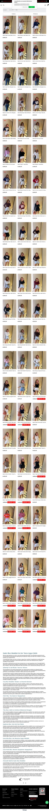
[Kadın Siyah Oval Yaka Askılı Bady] (24, 463)
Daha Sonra (25, 7)
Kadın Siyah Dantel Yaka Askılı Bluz (39, 396)
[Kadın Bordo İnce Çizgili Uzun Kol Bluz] (9, 205)
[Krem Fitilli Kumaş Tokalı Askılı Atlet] (39, 489)
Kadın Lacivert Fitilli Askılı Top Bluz (24, 448)
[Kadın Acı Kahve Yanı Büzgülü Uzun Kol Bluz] (9, 102)
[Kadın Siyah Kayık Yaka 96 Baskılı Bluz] (9, 128)
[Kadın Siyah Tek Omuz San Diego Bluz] (9, 257)
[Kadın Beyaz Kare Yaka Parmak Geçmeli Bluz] (9, 50)
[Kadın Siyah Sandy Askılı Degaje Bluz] (24, 541)
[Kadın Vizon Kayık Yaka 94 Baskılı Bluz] (24, 567)
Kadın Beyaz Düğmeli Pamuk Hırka (39, 370)
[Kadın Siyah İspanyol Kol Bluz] (9, 308)
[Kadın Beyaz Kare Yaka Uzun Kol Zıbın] (9, 231)
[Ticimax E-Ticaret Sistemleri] (24, 810)
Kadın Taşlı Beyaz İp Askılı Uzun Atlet (9, 500)
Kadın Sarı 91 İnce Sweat (38, 138)
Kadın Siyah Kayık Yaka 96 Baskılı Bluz (9, 138)
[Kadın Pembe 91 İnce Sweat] (9, 154)
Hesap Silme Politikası (6, 797)
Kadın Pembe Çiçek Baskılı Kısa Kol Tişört (24, 629)
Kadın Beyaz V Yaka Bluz (38, 164)
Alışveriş (12, 792)
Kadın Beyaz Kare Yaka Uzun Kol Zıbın (9, 241)
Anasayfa (4, 790)
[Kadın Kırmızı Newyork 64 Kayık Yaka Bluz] (39, 179)
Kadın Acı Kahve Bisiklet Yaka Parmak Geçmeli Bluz (39, 344)
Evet (31, 7)
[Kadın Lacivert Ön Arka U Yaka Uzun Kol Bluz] (24, 257)
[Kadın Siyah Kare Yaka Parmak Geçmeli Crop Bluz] (24, 283)
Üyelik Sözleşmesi (5, 794)
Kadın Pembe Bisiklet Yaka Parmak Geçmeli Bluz (9, 370)
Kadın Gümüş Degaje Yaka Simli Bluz (9, 577)
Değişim (21, 794)
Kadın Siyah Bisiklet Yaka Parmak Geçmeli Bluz (39, 319)
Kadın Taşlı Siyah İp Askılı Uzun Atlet (39, 474)
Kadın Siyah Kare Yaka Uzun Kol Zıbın (39, 216)
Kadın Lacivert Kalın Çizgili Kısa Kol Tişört (9, 603)
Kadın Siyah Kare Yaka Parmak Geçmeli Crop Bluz (24, 293)
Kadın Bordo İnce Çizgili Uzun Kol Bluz (9, 216)
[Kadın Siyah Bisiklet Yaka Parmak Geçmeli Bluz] (39, 308)
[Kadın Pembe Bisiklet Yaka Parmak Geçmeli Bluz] (9, 360)
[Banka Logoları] (17, 805)
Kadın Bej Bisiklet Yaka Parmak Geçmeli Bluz (24, 344)
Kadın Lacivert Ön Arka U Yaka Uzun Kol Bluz (24, 267)
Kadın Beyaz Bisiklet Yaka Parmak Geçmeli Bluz (9, 344)
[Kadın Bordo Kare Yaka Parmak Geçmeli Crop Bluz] (39, 283)
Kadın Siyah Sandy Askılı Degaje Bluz (24, 551)
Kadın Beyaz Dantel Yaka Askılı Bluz (9, 422)
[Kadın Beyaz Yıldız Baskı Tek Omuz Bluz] (24, 25)
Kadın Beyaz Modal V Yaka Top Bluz (39, 448)
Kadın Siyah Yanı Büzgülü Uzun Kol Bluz (9, 86)
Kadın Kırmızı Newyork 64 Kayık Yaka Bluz (39, 190)
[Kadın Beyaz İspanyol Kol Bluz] (24, 308)
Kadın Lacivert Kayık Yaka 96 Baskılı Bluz (39, 112)
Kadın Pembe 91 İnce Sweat (9, 164)
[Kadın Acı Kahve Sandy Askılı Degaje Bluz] (9, 541)
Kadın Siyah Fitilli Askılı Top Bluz (39, 422)
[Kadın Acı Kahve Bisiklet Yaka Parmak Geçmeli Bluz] (39, 334)
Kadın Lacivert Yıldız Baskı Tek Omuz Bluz (39, 35)
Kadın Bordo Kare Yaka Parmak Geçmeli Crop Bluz (39, 293)
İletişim (12, 795)
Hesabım (12, 790)
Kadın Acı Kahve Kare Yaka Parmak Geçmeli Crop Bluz (39, 267)
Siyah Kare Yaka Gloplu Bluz (39, 629)
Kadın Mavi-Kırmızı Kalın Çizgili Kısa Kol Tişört (24, 500)
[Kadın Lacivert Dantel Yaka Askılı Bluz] (24, 412)
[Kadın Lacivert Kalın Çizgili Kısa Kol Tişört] (9, 593)
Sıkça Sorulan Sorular (23, 790)
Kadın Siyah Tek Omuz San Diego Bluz (9, 267)
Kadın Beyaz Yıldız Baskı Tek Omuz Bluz (24, 35)
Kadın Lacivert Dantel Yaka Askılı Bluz (24, 422)
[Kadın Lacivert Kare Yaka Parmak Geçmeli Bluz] (39, 50)
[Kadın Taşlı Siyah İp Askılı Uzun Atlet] (39, 463)
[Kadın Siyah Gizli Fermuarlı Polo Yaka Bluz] (39, 541)
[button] (8, 33)
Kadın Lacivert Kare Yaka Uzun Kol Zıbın (24, 241)
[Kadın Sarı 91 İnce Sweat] (39, 128)
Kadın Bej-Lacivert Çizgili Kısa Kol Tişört (24, 396)
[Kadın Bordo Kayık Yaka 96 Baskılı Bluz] (24, 205)
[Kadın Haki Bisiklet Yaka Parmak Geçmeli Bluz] (24, 360)
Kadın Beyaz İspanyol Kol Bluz (24, 319)
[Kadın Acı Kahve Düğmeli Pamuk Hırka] (9, 386)
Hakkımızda (4, 792)
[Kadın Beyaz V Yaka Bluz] (39, 154)
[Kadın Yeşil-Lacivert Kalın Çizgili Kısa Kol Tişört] (24, 593)
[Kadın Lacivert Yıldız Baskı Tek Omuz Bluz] (39, 25)
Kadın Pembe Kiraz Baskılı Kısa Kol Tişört (9, 629)
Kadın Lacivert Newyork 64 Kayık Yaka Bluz (9, 190)
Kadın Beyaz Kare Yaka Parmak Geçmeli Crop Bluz (9, 293)
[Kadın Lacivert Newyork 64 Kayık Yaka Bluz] (9, 179)
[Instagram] (25, 783)
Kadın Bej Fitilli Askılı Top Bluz (9, 448)
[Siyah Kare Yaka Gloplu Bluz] (39, 619)
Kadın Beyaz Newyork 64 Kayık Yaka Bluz (24, 190)
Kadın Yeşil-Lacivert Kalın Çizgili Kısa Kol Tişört (24, 603)
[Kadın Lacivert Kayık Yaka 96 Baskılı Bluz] (39, 102)
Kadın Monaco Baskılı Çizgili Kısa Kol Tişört (9, 525)
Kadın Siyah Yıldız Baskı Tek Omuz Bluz (9, 35)
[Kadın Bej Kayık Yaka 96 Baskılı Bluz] (24, 102)
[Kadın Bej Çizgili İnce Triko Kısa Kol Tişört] (39, 567)
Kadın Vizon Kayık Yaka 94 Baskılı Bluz (24, 577)
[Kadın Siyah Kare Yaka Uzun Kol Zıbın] (39, 205)
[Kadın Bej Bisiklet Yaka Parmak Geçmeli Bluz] (24, 334)
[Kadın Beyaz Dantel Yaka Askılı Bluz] (9, 412)
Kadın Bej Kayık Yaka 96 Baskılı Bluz (24, 112)
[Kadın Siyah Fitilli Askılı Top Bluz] (39, 412)
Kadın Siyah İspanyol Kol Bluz (9, 319)
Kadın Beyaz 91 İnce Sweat (23, 138)
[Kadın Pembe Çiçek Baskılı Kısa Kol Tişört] (24, 619)
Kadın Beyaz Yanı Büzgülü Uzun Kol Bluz (24, 86)
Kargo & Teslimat (14, 794)
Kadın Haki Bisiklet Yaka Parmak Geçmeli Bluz (24, 370)
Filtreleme (35, 13)
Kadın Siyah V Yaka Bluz (23, 164)
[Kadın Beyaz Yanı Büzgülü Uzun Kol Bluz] (24, 76)
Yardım (21, 792)
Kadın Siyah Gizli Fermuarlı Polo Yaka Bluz (39, 551)
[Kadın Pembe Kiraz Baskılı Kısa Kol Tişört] (9, 619)
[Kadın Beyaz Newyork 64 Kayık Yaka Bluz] (24, 179)
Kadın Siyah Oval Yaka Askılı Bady (24, 474)
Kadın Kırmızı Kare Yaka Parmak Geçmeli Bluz (24, 61)
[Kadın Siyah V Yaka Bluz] (24, 154)
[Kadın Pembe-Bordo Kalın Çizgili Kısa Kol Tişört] (24, 515)
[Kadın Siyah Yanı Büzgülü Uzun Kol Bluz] (9, 76)
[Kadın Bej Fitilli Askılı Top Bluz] (9, 438)
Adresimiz (22, 795)
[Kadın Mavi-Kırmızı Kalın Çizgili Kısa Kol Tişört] (24, 489)
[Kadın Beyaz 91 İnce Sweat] (24, 128)
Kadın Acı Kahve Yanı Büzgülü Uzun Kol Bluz (9, 112)
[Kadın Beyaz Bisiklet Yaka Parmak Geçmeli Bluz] (9, 334)
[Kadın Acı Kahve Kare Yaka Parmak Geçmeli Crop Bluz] (39, 257)
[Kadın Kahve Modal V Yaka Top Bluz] (9, 463)
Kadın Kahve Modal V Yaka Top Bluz (9, 474)
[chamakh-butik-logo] (24, 779)
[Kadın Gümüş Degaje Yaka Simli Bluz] (9, 567)
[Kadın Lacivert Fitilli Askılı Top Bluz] (24, 438)
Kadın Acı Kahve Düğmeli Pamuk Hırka (9, 396)
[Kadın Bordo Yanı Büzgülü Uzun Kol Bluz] (39, 76)
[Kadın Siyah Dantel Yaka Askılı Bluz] (39, 386)
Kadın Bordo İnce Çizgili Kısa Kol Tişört (39, 603)
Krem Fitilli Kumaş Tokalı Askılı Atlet (39, 500)
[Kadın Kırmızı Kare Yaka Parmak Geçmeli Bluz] (24, 50)
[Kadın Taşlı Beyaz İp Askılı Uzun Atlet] (9, 489)
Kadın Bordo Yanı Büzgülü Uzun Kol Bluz (39, 86)
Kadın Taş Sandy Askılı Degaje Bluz (39, 525)
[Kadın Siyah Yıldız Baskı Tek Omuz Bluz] (9, 25)
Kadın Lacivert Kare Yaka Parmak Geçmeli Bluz (39, 61)
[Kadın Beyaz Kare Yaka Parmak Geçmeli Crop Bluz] (9, 283)
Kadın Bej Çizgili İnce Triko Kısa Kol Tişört (39, 577)
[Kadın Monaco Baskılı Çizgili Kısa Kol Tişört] (9, 515)
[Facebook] (23, 783)
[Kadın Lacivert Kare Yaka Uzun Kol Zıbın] (24, 231)
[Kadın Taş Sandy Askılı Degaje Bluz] (39, 515)
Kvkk (3, 795)
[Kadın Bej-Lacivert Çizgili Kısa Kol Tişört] (24, 386)
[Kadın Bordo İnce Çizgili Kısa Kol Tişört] (39, 593)
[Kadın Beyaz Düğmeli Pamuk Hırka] (39, 360)
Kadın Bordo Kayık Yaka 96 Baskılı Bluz (24, 216)
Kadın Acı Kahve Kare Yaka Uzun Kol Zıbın (39, 241)
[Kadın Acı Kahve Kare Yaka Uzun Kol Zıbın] (39, 231)
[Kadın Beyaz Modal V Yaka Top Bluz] (39, 438)
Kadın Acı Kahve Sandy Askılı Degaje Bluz (9, 551)
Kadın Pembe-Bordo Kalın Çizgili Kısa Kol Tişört (24, 525)
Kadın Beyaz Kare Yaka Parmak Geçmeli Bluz (9, 61)
